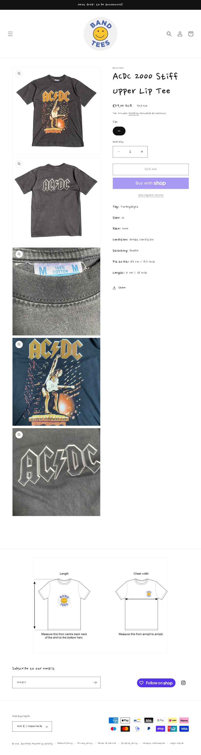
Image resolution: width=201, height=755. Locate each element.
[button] (10, 33)
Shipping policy (129, 743)
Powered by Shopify (42, 743)
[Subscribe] (94, 682)
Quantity (118, 142)
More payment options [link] (150, 195)
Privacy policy (84, 743)
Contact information (154, 743)
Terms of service (107, 743)
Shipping (134, 113)
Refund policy (65, 743)
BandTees (26, 743)
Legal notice (177, 743)
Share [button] (122, 288)
